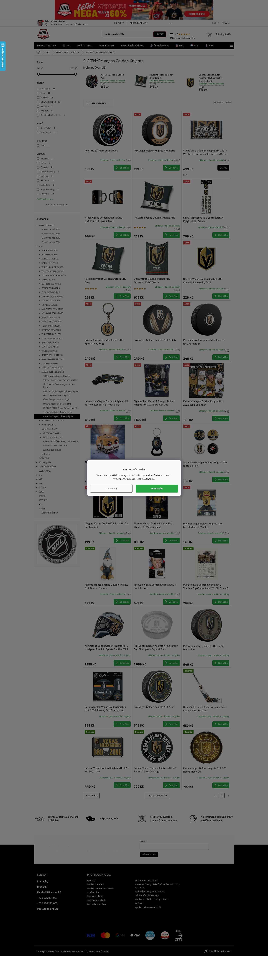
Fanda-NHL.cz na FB (49, 892)
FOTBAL (42, 487)
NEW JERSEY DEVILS (51, 317)
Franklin (46, 167)
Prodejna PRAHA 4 (138, 23)
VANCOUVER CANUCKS (52, 367)
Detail (223, 167)
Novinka (47, 97)
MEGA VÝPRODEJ (46, 225)
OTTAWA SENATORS (51, 330)
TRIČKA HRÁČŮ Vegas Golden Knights (60, 380)
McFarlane (47, 185)
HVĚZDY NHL (44, 458)
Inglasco (47, 176)
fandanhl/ (42, 881)
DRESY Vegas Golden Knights (56, 395)
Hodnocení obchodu (96, 900)
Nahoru (92, 795)
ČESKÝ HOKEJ (45, 471)
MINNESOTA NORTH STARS (55, 445)
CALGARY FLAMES (50, 263)
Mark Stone (48, 132)
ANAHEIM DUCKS (49, 250)
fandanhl (42, 887)
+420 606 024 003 (47, 898)
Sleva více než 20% (51, 242)
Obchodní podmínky (96, 904)
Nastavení (111, 488)
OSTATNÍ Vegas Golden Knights (57, 412)
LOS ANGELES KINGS (51, 300)
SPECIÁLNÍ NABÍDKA (47, 466)
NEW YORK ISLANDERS (52, 321)
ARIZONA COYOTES (52, 433)
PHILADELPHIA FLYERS (51, 334)
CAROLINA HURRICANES (52, 267)
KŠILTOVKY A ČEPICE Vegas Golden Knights (59, 386)
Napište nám (93, 892)
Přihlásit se (149, 854)
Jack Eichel (48, 128)
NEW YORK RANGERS (51, 325)
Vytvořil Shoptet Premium (220, 951)
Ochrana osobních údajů (146, 880)
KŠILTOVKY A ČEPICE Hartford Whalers (60, 441)
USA (44, 145)
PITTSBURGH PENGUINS (53, 338)
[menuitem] (46, 45)
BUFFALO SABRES (50, 258)
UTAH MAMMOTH (49, 363)
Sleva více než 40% (51, 237)
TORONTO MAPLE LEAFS (53, 359)
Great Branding (50, 171)
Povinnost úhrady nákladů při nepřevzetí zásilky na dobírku (157, 886)
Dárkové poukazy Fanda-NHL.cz (149, 891)
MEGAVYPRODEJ (50, 102)
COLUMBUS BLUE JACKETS (54, 275)
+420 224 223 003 (47, 903)
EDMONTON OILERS (51, 288)
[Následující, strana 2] (222, 795)
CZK (214, 23)
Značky (42, 508)
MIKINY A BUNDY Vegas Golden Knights (60, 391)
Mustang (47, 193)
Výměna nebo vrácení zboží (148, 907)
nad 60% (46, 106)
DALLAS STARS (48, 279)
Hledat (159, 34)
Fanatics (47, 158)
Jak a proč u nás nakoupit (147, 895)
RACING (42, 496)
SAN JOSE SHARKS (50, 342)
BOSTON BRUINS (49, 254)
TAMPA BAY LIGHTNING (52, 355)
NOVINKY (43, 500)
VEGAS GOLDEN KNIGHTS (53, 372)
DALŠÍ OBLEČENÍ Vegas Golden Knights (60, 408)
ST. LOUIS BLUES (49, 351)
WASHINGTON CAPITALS (53, 420)
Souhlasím (157, 488)
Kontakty (119, 23)
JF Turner (47, 180)
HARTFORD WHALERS (52, 437)
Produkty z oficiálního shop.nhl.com (151, 899)
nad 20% (46, 110)
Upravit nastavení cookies (98, 951)
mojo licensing (49, 189)
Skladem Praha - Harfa (53, 115)
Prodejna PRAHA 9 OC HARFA (100, 888)
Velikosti (139, 903)
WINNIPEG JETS (49, 424)
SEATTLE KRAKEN (50, 346)
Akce (45, 93)
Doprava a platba (95, 896)
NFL (40, 475)
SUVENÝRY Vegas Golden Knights (58, 416)
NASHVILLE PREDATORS (52, 313)
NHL (40, 246)
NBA (40, 483)
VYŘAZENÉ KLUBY (49, 429)
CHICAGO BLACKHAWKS (52, 296)
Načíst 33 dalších (157, 795)
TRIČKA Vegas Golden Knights (56, 376)
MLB (40, 479)
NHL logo (46, 454)
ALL (40, 504)
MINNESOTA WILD (50, 305)
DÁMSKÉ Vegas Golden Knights (57, 403)
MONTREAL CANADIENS (52, 309)
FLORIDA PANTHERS (51, 292)
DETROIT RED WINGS (51, 284)
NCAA (41, 491)
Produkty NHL (45, 462)
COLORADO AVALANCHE (53, 271)
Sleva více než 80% (51, 229)
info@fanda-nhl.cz (48, 909)
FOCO (45, 162)
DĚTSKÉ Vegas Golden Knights (57, 399)
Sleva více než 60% (51, 233)
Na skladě (48, 88)
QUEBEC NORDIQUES (52, 450)
